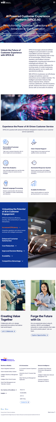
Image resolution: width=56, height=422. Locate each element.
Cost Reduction (8, 246)
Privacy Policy (3, 412)
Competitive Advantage (11, 261)
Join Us (22, 395)
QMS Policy (23, 398)
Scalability (6, 256)
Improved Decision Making (12, 251)
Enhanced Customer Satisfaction (10, 240)
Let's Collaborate (7, 331)
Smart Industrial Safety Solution (8, 371)
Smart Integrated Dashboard (8, 368)
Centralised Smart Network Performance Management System (44, 370)
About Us (22, 389)
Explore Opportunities (39, 335)
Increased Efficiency (10, 227)
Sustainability (23, 392)
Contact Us (24, 402)
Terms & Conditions (11, 412)
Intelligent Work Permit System (8, 379)
